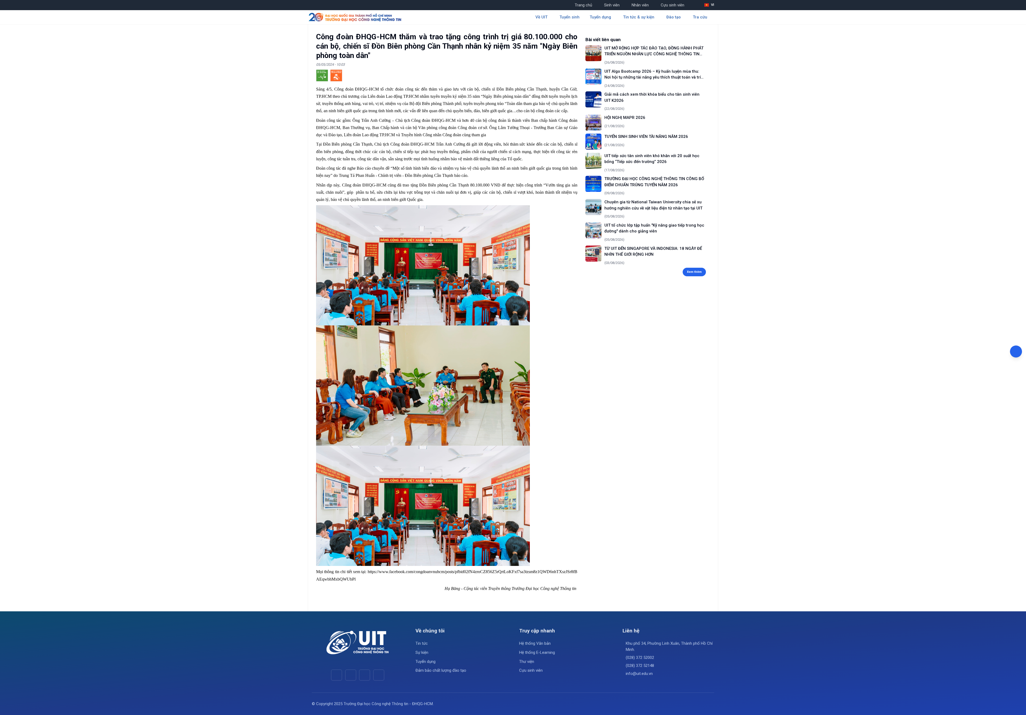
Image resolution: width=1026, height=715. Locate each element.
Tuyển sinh (569, 17)
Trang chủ (583, 5)
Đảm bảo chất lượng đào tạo (440, 670)
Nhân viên (640, 5)
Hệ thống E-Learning (537, 652)
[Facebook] (336, 675)
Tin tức (421, 643)
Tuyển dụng (425, 661)
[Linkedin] (378, 675)
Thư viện (526, 661)
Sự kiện (421, 652)
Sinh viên (612, 5)
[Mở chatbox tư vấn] (1016, 351)
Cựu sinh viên (672, 5)
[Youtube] (350, 675)
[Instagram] (364, 675)
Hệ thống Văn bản (535, 643)
